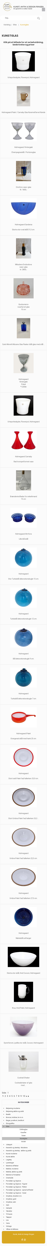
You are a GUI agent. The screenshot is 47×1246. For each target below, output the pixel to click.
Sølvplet (9, 1208)
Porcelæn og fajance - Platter (16, 1187)
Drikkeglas (23, 1129)
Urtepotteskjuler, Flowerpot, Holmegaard (23, 77)
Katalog (7, 24)
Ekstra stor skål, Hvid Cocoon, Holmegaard (23, 973)
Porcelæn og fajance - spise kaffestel (19, 1190)
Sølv (7, 1205)
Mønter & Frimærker (13, 1175)
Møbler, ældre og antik (14, 1172)
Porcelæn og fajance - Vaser (16, 1193)
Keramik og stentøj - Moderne (16, 1148)
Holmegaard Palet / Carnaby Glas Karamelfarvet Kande (23, 112)
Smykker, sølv (11, 1202)
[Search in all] (38, 18)
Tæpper (9, 1217)
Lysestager (10, 1163)
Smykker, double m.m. (14, 1196)
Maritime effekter (12, 1166)
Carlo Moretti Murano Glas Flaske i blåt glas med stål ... (23, 344)
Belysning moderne (13, 1108)
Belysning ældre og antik (15, 1111)
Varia (8, 1223)
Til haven (9, 1214)
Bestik (8, 1114)
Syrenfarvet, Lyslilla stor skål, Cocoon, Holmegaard (23, 1043)
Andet (23, 1141)
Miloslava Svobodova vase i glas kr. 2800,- (23, 267)
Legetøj (9, 1160)
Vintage (9, 1226)
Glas (15, 24)
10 (24, 1096)
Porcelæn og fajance (13, 1181)
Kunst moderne (11, 1154)
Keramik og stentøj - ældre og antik (18, 1151)
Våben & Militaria (12, 1229)
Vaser (23, 1135)
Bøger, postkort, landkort (15, 1120)
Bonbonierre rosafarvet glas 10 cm (24, 306)
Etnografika (10, 1123)
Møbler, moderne (12, 1169)
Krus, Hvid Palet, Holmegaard (23, 1008)
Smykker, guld (11, 1199)
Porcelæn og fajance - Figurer (16, 1184)
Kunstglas (23, 1138)
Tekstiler (9, 1211)
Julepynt (9, 1144)
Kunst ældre (10, 1157)
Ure (7, 1220)
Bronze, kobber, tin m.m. (14, 1117)
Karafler (23, 1132)
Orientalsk (9, 1178)
